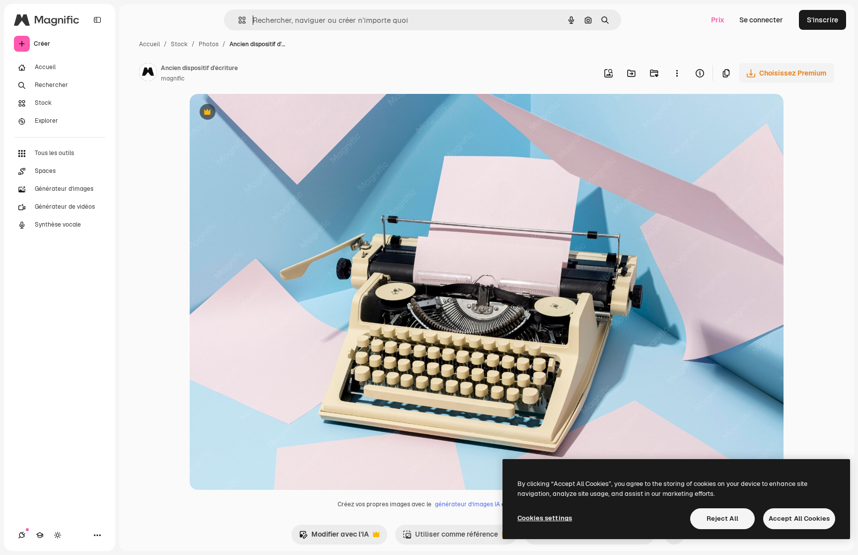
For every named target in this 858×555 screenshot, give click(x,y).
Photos (208, 44)
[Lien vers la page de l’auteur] (148, 73)
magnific (173, 78)
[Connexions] (22, 535)
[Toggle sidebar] (97, 20)
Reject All (722, 518)
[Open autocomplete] (238, 20)
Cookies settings (544, 518)
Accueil (149, 44)
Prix (717, 19)
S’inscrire (822, 19)
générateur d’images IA (467, 504)
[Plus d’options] (677, 73)
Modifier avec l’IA (334, 537)
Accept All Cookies (799, 518)
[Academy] (40, 535)
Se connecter (761, 19)
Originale (255, 113)
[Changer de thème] (58, 535)
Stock (179, 44)
